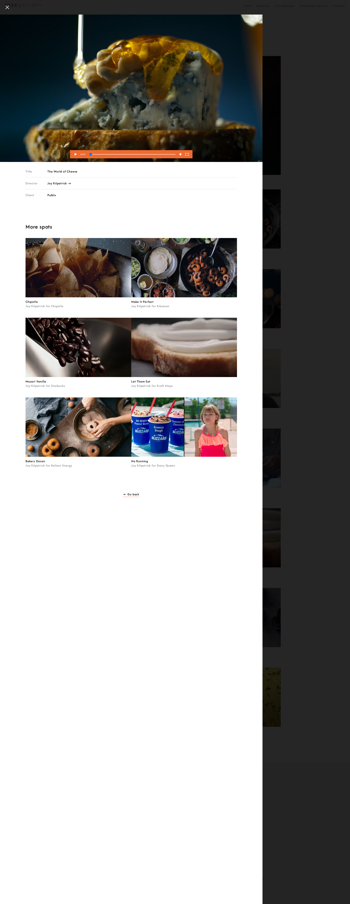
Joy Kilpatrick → (59, 183)
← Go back (131, 494)
